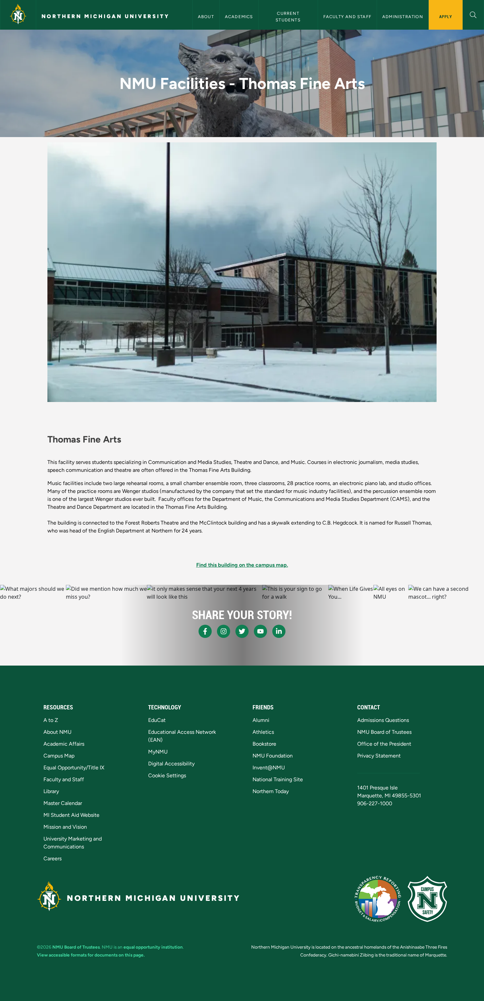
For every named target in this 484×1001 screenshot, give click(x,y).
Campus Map (58, 756)
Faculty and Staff (347, 16)
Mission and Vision (65, 827)
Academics (239, 16)
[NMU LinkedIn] (278, 631)
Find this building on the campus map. (242, 565)
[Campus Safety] (427, 899)
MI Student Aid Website (71, 815)
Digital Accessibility (171, 763)
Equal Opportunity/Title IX (73, 767)
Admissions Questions (383, 720)
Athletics (263, 732)
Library (51, 791)
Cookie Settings (167, 775)
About (206, 16)
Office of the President (384, 744)
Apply (445, 16)
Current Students (288, 16)
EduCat (157, 720)
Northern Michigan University (105, 16)
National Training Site (278, 779)
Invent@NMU (269, 767)
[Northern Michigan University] (18, 15)
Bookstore (264, 744)
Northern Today (271, 791)
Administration (402, 16)
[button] (473, 14)
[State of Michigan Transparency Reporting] (378, 899)
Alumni (261, 720)
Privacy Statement (379, 756)
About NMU (57, 732)
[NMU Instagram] (223, 631)
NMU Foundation (273, 756)
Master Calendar (62, 803)
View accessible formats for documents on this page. (91, 955)
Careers (52, 858)
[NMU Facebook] (205, 631)
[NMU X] (242, 631)
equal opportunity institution (153, 947)
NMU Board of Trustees (384, 732)
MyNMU (158, 752)
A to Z (50, 720)
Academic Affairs (63, 744)
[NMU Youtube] (260, 631)
